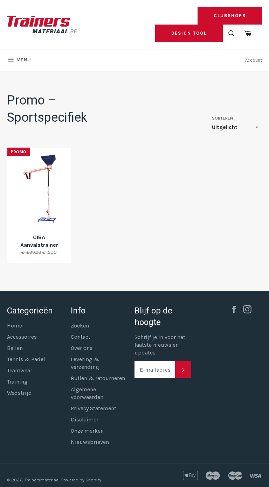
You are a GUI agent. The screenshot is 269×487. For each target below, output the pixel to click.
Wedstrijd (19, 393)
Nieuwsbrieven (90, 442)
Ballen (15, 348)
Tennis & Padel (26, 359)
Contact (80, 336)
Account (253, 60)
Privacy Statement (93, 408)
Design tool (189, 33)
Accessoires (22, 336)
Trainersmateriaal (42, 479)
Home (14, 325)
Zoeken (80, 325)
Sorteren (222, 118)
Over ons (81, 348)
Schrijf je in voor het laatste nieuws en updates (159, 345)
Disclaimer (84, 419)
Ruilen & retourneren (98, 378)
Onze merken (87, 430)
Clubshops (230, 15)
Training (17, 381)
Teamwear (19, 370)
